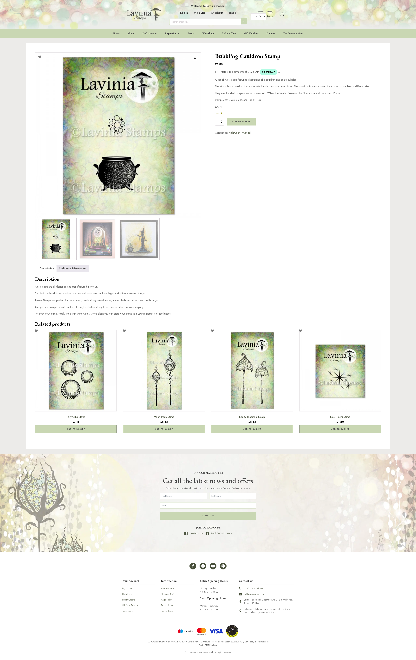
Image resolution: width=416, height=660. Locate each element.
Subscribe (208, 515)
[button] (195, 58)
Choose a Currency (265, 11)
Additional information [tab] (72, 268)
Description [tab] (47, 268)
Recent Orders (128, 599)
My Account (127, 588)
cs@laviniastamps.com (254, 594)
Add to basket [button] (76, 429)
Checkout (217, 13)
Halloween (234, 133)
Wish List (199, 13)
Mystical (246, 133)
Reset (270, 16)
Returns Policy (167, 588)
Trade (232, 13)
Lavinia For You (196, 533)
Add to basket (241, 121)
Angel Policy (166, 599)
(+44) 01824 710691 (254, 588)
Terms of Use (167, 605)
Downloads (127, 594)
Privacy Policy (167, 611)
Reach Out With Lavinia (221, 533)
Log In (184, 13)
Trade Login (127, 611)
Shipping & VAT (168, 594)
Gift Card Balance (130, 605)
